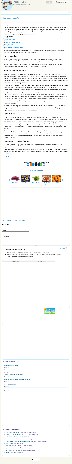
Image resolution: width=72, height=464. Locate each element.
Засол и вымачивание (13, 42)
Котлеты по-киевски (10, 384)
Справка (62, 248)
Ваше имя (5, 224)
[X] (36, 164)
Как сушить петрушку (36, 183)
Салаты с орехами (9, 388)
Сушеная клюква (15, 183)
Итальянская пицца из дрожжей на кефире (19, 441)
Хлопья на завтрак (11, 439)
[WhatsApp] (41, 164)
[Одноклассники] (31, 164)
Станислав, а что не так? (13, 432)
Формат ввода (10, 249)
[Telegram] (44, 164)
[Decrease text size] (47, 3)
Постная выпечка (9, 370)
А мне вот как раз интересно (14, 434)
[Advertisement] (36, 204)
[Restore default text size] (49, 3)
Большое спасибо (11, 445)
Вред (7, 452)
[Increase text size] (51, 3)
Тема (4, 230)
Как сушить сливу (25, 183)
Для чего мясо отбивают (13, 450)
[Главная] (7, 10)
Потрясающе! (10, 436)
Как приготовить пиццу (11, 365)
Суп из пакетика (10, 448)
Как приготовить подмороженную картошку (17, 379)
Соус (7, 443)
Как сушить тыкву (56, 183)
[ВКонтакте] (28, 164)
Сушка (7, 156)
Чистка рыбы (10, 39)
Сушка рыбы (10, 45)
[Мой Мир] (33, 164)
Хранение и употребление (14, 47)
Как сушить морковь (46, 183)
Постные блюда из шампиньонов (14, 374)
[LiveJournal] (39, 164)
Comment (6, 236)
